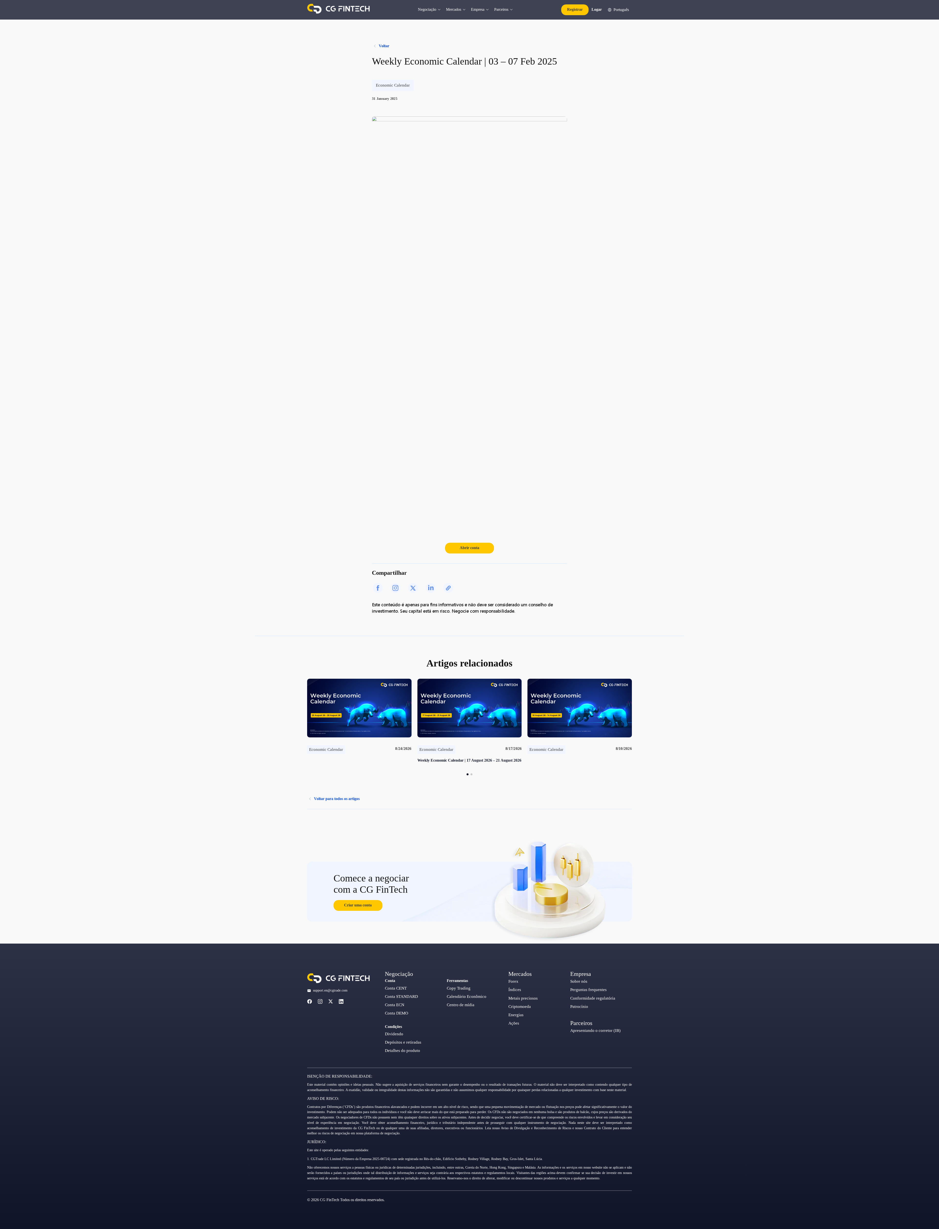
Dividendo (394, 1034)
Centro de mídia (460, 1005)
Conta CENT (396, 988)
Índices (514, 989)
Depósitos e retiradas (403, 1042)
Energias (516, 1015)
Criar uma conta (358, 905)
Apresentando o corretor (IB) (595, 1030)
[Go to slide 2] (471, 774)
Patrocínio (579, 1006)
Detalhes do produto (402, 1050)
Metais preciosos (523, 998)
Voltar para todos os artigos (337, 799)
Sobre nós (578, 981)
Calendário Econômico (466, 996)
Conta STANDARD (401, 996)
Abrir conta (469, 548)
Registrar (575, 9)
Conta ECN (394, 1005)
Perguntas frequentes (588, 989)
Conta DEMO (396, 1013)
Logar (597, 9)
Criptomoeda (519, 1006)
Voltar (384, 46)
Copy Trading (458, 988)
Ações (513, 1023)
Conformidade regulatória (592, 998)
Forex (513, 981)
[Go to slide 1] (468, 774)
